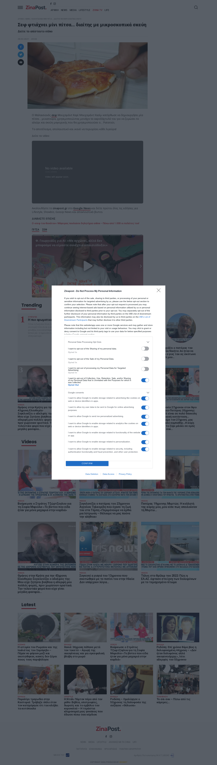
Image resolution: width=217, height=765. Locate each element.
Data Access (108, 474)
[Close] (159, 291)
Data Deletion (91, 474)
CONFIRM (87, 463)
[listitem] (108, 342)
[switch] (145, 349)
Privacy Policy (125, 474)
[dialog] (108, 383)
